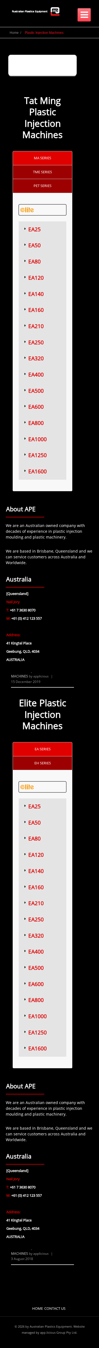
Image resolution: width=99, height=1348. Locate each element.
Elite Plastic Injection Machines (42, 714)
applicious (41, 676)
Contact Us (54, 1308)
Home (37, 1308)
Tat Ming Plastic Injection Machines (42, 117)
